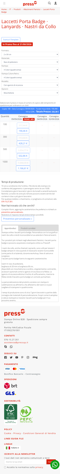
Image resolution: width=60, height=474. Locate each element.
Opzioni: (4, 89)
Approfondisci (10, 228)
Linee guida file (14, 438)
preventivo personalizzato (12, 212)
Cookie (7, 433)
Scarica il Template (10, 39)
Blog (33, 357)
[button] (12, 448)
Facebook (5, 357)
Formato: (5, 50)
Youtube (16, 357)
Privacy (17, 433)
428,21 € (23, 143)
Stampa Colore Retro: (10, 73)
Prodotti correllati (28, 228)
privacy (39, 467)
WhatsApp (11, 346)
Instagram (28, 357)
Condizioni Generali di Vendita (39, 433)
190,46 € (23, 130)
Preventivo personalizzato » (17, 218)
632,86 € (23, 155)
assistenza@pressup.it (16, 342)
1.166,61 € (23, 168)
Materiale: (5, 58)
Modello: (5, 81)
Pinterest (22, 357)
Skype (5, 346)
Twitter (11, 357)
